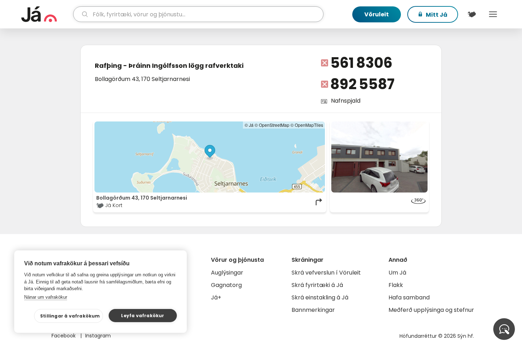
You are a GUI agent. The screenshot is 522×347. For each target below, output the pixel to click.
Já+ (216, 297)
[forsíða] (46, 14)
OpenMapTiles (309, 125)
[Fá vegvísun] (319, 201)
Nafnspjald (345, 101)
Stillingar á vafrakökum (70, 316)
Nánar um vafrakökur (45, 297)
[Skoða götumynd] (380, 157)
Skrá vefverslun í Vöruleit (326, 273)
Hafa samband (409, 297)
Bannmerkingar (313, 310)
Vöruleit (376, 14)
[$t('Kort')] (471, 14)
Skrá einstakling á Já (320, 297)
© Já (249, 125)
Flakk (395, 285)
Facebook (64, 335)
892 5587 (362, 84)
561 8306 (361, 63)
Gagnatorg (226, 285)
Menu (493, 14)
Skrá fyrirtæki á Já (317, 285)
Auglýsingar (227, 273)
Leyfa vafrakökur (142, 316)
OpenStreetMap (274, 125)
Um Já (397, 273)
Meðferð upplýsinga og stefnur (431, 310)
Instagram (98, 335)
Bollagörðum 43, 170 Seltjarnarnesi (142, 79)
